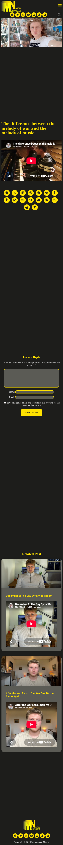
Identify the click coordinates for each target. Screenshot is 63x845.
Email (12, 397)
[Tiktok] (39, 14)
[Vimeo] (34, 14)
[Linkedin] (44, 14)
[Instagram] (23, 14)
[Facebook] (12, 14)
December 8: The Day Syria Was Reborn (29, 595)
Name (12, 392)
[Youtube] (28, 14)
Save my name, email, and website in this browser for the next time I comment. (33, 404)
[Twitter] (17, 14)
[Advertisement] (31, 79)
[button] (59, 6)
